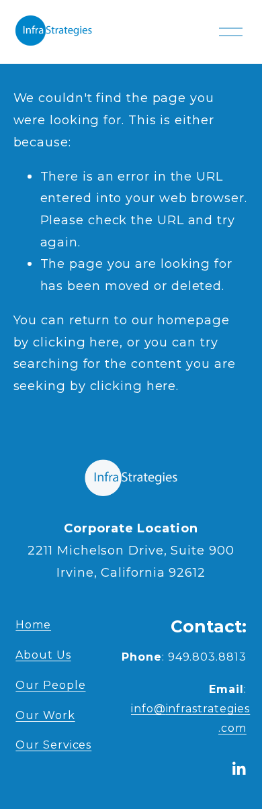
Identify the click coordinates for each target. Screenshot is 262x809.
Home (33, 624)
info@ (190, 708)
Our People (50, 685)
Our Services (53, 745)
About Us (43, 655)
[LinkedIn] (238, 769)
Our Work (45, 715)
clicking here (76, 342)
